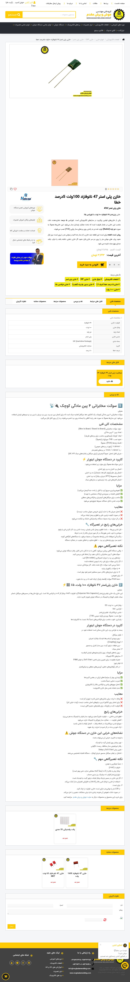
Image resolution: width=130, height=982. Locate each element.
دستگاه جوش (59, 25)
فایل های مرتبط (96, 301)
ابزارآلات (121, 30)
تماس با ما (82, 3)
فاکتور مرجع (98, 30)
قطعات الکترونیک (56, 963)
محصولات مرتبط (60, 301)
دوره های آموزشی (118, 25)
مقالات (95, 3)
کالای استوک (110, 30)
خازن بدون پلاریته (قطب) (82, 284)
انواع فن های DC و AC (54, 967)
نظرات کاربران (21, 301)
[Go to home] (123, 39)
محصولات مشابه (40, 301)
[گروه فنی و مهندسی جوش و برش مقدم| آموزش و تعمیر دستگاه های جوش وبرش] (106, 14)
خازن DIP (84, 279)
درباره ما (70, 3)
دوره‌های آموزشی (56, 959)
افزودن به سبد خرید (89, 264)
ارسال (11, 926)
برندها (106, 3)
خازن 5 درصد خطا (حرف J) (107, 284)
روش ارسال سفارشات (53, 3)
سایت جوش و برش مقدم (81, 797)
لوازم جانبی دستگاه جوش (41, 25)
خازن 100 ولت (112, 289)
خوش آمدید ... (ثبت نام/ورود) (20, 4)
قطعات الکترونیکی (102, 25)
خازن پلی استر (71, 279)
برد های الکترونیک (55, 975)
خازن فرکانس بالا (61, 284)
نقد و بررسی (78, 301)
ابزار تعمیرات (87, 25)
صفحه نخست (120, 3)
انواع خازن (96, 279)
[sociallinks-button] (29, 963)
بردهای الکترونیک (73, 25)
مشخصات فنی (115, 301)
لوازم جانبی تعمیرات (22, 25)
